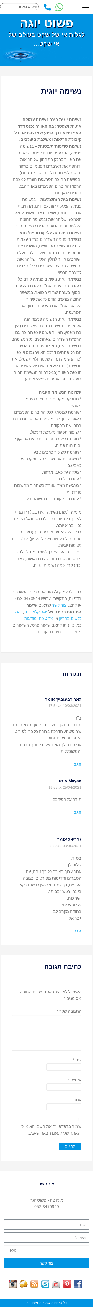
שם (77, 1060)
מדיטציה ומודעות (38, 618)
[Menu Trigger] (85, 7)
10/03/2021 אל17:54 (64, 706)
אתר (77, 1100)
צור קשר (58, 605)
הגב (77, 764)
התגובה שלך (69, 1011)
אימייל (74, 1080)
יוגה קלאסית (36, 612)
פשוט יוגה (46, 23)
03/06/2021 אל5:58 (65, 846)
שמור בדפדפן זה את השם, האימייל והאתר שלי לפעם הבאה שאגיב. (51, 1129)
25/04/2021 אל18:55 (64, 787)
